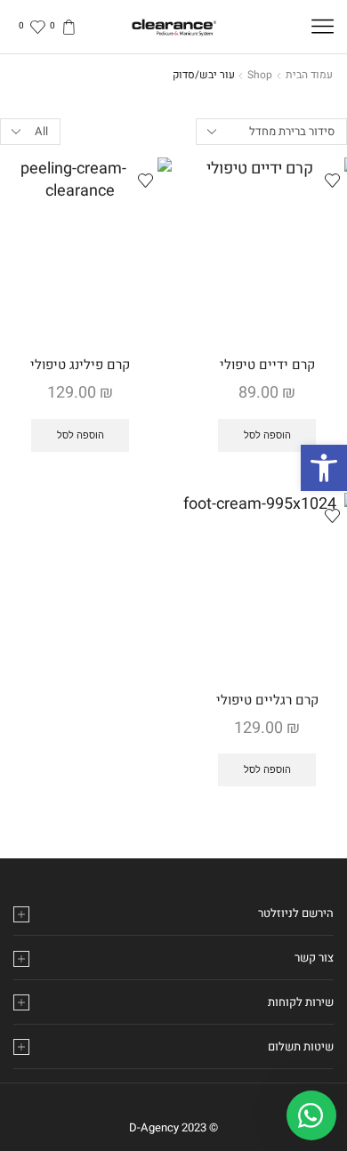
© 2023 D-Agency (173, 1127)
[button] (324, 468)
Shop (259, 75)
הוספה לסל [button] (267, 435)
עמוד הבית (309, 75)
